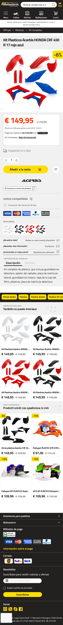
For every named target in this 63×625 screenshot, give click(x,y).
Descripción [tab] (13, 263)
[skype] (15, 609)
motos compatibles (15, 199)
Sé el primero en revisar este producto (18, 188)
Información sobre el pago (18, 549)
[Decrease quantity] (6, 160)
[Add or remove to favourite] (56, 169)
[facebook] (21, 609)
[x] (10, 609)
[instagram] (5, 609)
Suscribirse (22, 594)
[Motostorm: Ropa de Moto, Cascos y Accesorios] (11, 5)
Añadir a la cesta (20, 169)
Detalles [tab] (30, 263)
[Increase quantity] (16, 160)
